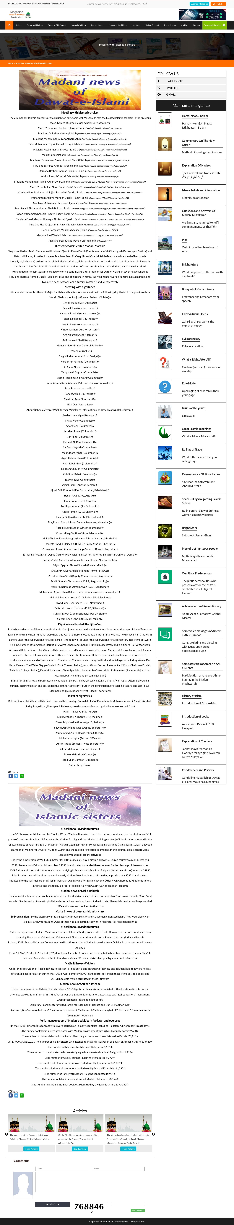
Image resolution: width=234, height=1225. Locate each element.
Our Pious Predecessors (197, 573)
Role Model (189, 383)
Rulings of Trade (192, 449)
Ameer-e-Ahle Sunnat (57, 25)
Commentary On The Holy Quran (198, 142)
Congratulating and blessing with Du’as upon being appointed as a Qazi (199, 646)
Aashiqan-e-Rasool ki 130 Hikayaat (198, 726)
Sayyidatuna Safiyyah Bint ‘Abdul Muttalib (198, 483)
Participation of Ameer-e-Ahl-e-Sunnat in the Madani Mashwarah (201, 679)
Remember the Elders (117, 25)
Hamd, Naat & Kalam (195, 115)
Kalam (19, 25)
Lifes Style (188, 415)
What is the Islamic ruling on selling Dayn (199, 459)
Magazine (20, 63)
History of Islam (192, 695)
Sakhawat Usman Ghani (197, 535)
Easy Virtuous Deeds (195, 314)
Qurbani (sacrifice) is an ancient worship (201, 369)
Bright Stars (189, 527)
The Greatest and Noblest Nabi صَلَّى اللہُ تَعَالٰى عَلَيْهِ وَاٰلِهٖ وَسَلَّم (201, 175)
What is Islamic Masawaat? (198, 436)
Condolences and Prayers (198, 770)
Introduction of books (195, 716)
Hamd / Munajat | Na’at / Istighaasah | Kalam (197, 125)
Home (10, 63)
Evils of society (191, 338)
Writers (196, 25)
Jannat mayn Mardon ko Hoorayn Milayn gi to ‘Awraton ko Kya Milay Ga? (201, 753)
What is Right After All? (196, 359)
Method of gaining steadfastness (202, 152)
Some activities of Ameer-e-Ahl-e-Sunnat (201, 665)
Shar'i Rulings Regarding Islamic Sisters (201, 501)
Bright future (190, 264)
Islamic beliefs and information (201, 190)
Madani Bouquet (152, 25)
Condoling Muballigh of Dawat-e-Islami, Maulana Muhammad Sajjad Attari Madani (201, 781)
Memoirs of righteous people (200, 548)
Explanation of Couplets (197, 741)
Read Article (31, 1148)
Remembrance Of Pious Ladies (201, 474)
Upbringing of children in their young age (200, 393)
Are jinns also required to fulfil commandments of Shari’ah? (200, 224)
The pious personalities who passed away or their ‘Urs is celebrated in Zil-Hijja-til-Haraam (199, 587)
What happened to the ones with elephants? (202, 274)
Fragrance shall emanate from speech (200, 298)
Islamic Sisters (97, 25)
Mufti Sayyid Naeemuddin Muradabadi (198, 558)
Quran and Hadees (35, 25)
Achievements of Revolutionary (201, 606)
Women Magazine (199, 3)
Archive (184, 25)
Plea (184, 239)
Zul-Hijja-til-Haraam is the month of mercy (198, 323)
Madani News (170, 25)
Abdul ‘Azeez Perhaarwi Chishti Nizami (201, 615)
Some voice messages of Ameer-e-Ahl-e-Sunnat (201, 633)
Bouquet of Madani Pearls (198, 289)
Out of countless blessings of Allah (199, 249)
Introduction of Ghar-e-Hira (199, 703)
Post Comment (138, 1210)
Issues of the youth (193, 408)
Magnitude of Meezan (195, 197)
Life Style (135, 25)
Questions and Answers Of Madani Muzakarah (198, 213)
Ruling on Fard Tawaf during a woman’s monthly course (200, 512)
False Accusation (192, 346)
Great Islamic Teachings (196, 428)
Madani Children (79, 25)
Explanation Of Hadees (196, 165)
